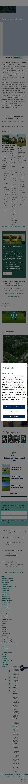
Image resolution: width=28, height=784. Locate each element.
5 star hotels (5, 637)
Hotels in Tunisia (6, 612)
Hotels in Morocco (6, 610)
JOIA (14, 258)
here (9, 397)
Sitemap (4, 774)
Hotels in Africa (5, 606)
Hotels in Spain (5, 604)
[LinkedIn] (9, 690)
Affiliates (11, 774)
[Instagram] (9, 687)
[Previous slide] (19, 446)
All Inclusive (4, 623)
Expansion (4, 658)
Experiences (5, 615)
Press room (4, 662)
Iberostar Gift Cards (7, 619)
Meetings (4, 627)
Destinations (17, 57)
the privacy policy (13, 520)
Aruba (16, 711)
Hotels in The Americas (7, 578)
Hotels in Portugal (6, 602)
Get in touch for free (10, 555)
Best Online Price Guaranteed (9, 643)
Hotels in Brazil (5, 584)
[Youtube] (9, 680)
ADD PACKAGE (5, 226)
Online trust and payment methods (23, 777)
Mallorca (15, 693)
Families (4, 631)
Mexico (14, 703)
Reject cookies (14, 416)
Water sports (5, 629)
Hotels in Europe (6, 594)
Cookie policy (15, 775)
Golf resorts (9, 57)
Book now (7, 273)
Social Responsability (7, 660)
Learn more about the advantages (14, 572)
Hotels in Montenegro (7, 600)
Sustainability (5, 664)
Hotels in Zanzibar (6, 613)
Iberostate (4, 650)
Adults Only (4, 635)
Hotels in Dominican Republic (9, 586)
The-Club (4, 654)
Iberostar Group (6, 648)
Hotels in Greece (6, 598)
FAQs (6, 679)
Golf (3, 625)
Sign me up (14, 517)
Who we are (5, 656)
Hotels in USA (5, 592)
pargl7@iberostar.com (14, 296)
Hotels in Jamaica (6, 588)
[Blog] (9, 677)
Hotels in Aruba (5, 582)
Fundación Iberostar (7, 652)
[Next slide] (24, 446)
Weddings (4, 621)
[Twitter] (9, 674)
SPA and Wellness (6, 633)
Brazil (14, 708)
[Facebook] (9, 671)
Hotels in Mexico (6, 590)
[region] (14, 441)
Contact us (4, 666)
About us (4, 644)
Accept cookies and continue (14, 406)
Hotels (3, 576)
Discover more (14, 493)
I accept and (14, 521)
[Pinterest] (9, 684)
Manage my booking (7, 639)
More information (6, 307)
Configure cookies (14, 411)
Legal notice (16, 666)
